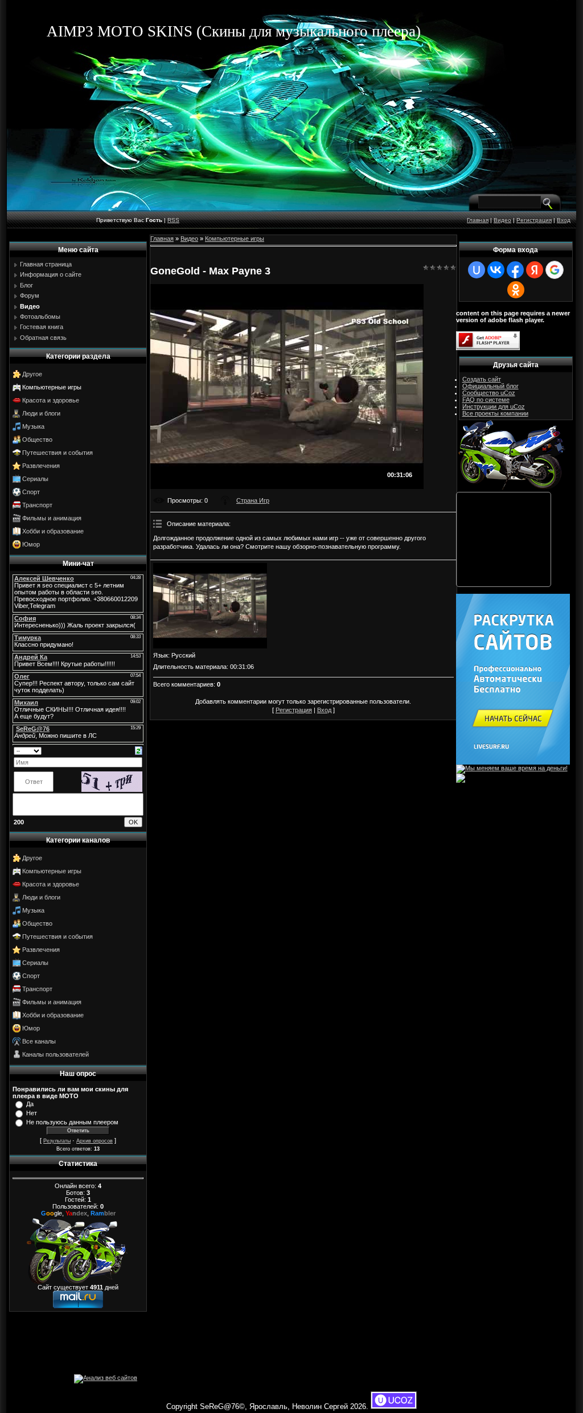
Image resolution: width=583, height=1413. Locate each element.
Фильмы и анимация (51, 518)
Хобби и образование (53, 531)
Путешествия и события (57, 452)
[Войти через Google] (554, 270)
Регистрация (534, 220)
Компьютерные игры (51, 387)
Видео (502, 220)
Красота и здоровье (50, 400)
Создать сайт (481, 379)
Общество (37, 439)
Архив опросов (94, 1141)
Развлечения (41, 465)
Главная (477, 220)
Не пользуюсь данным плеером (72, 1122)
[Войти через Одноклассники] (515, 289)
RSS (173, 220)
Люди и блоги (41, 413)
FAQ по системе (486, 399)
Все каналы (39, 1041)
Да (30, 1103)
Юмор (31, 544)
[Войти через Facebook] (515, 269)
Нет (31, 1113)
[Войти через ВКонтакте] (495, 269)
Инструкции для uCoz (493, 406)
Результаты (57, 1141)
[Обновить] (138, 749)
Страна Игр (252, 500)
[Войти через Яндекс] (534, 269)
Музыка (33, 426)
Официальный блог (490, 386)
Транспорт (37, 505)
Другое (32, 374)
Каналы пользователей (55, 1054)
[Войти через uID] (476, 269)
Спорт (31, 491)
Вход (563, 220)
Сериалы (35, 478)
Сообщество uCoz (488, 392)
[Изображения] (210, 605)
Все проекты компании (495, 413)
